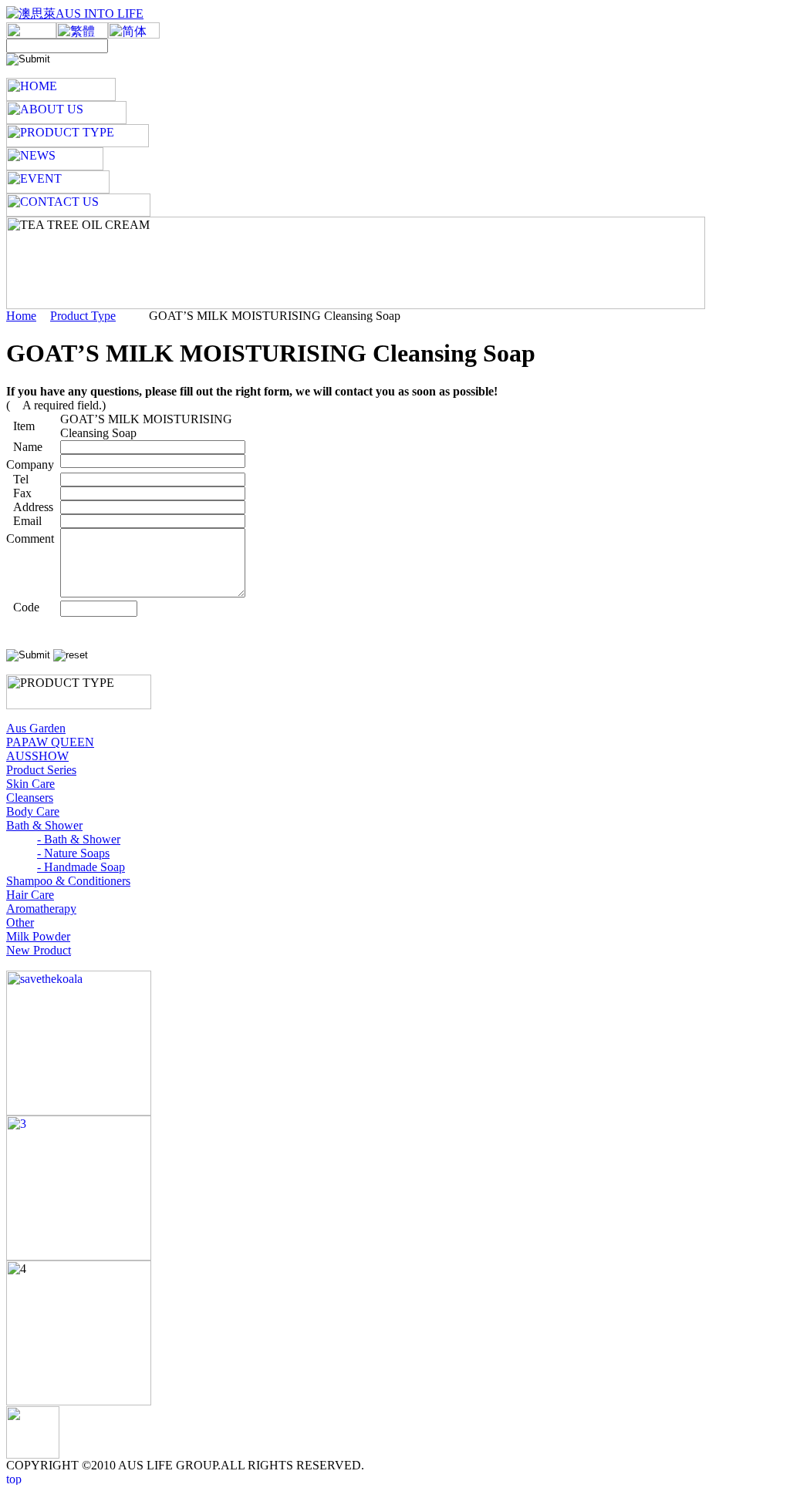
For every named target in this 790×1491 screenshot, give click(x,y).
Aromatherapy (41, 908)
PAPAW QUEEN (50, 742)
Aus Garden (36, 728)
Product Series (41, 769)
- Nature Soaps (73, 853)
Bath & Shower (44, 825)
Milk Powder (38, 936)
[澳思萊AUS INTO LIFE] (74, 13)
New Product (38, 950)
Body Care (32, 811)
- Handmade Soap (81, 866)
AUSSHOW (37, 755)
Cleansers (29, 797)
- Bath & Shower (78, 839)
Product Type (83, 315)
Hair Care (30, 894)
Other (20, 922)
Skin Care (30, 783)
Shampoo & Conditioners (68, 880)
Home (21, 315)
